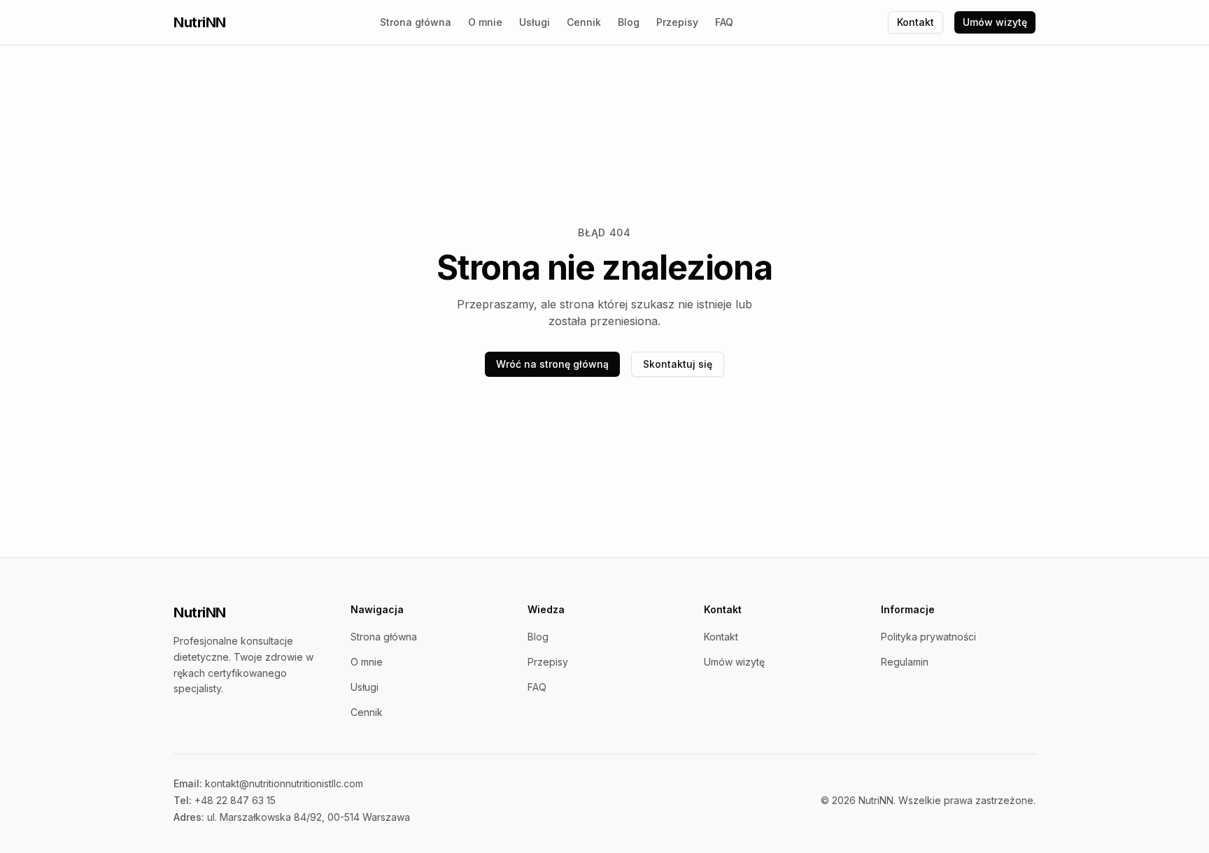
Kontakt (915, 22)
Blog (628, 22)
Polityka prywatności (928, 637)
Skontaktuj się (677, 364)
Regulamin (904, 662)
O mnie (485, 22)
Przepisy (677, 22)
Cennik (584, 22)
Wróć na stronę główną (552, 364)
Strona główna (415, 22)
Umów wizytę (995, 22)
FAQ (724, 22)
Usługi (534, 22)
